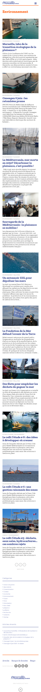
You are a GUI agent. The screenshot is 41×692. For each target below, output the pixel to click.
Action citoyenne (9, 584)
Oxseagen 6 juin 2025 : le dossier (13, 643)
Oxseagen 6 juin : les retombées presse (15, 641)
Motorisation (7, 603)
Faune (5, 598)
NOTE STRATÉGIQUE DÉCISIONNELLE (15, 635)
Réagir (33, 661)
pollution (6, 610)
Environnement (8, 596)
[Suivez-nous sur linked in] (22, 665)
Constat (5, 591)
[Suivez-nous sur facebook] (16, 665)
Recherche (7, 612)
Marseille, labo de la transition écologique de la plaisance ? (18, 638)
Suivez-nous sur (7, 666)
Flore (5, 601)
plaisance (6, 608)
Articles (5, 661)
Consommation (8, 589)
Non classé (6, 605)
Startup (5, 617)
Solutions (6, 615)
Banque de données (20, 661)
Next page (20, 569)
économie (6, 594)
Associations (7, 587)
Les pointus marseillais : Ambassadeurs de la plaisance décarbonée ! (20, 631)
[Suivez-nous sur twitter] (19, 665)
